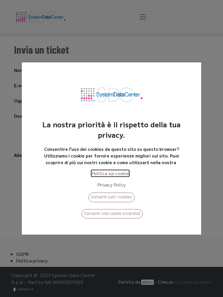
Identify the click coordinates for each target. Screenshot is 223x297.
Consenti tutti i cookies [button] (111, 197)
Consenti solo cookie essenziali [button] (112, 213)
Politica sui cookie (110, 173)
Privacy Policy (111, 185)
